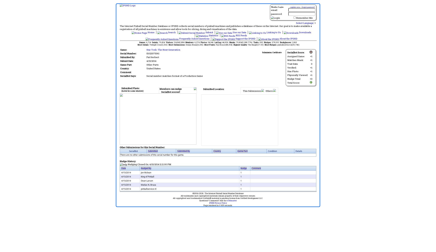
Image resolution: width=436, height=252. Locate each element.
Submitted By (183, 151)
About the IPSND (288, 38)
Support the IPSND (245, 38)
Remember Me (304, 17)
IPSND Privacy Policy (218, 203)
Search (172, 32)
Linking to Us (273, 32)
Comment (256, 168)
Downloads (305, 32)
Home (151, 32)
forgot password (308, 7)
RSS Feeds (241, 35)
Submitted (153, 151)
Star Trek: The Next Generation (163, 49)
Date (123, 168)
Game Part (242, 151)
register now (295, 7)
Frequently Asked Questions (194, 38)
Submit (209, 32)
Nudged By (146, 168)
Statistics (213, 35)
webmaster (232, 200)
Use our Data (239, 32)
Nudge (243, 168)
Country (217, 151)
